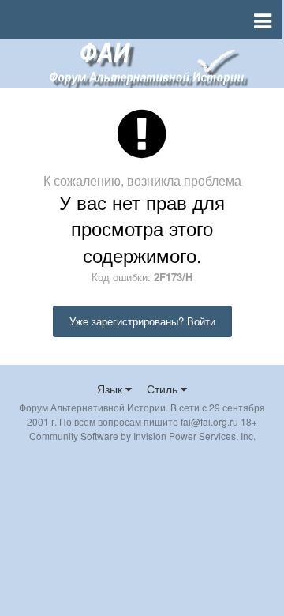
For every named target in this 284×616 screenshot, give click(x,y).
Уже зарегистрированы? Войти (142, 321)
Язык (111, 388)
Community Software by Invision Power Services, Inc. (142, 435)
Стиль (164, 388)
